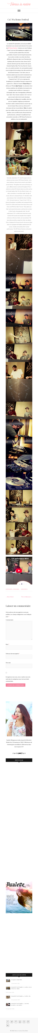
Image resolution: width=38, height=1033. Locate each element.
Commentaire (9, 620)
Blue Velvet (10, 597)
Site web (8, 662)
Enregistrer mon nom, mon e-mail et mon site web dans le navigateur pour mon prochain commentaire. (18, 679)
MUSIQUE (16, 589)
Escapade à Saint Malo (16, 979)
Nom (7, 644)
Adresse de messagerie (13, 653)
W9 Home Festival (12, 48)
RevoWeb (25, 1030)
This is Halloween (26, 597)
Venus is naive (18, 1030)
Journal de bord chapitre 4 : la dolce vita (20, 996)
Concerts (24, 589)
